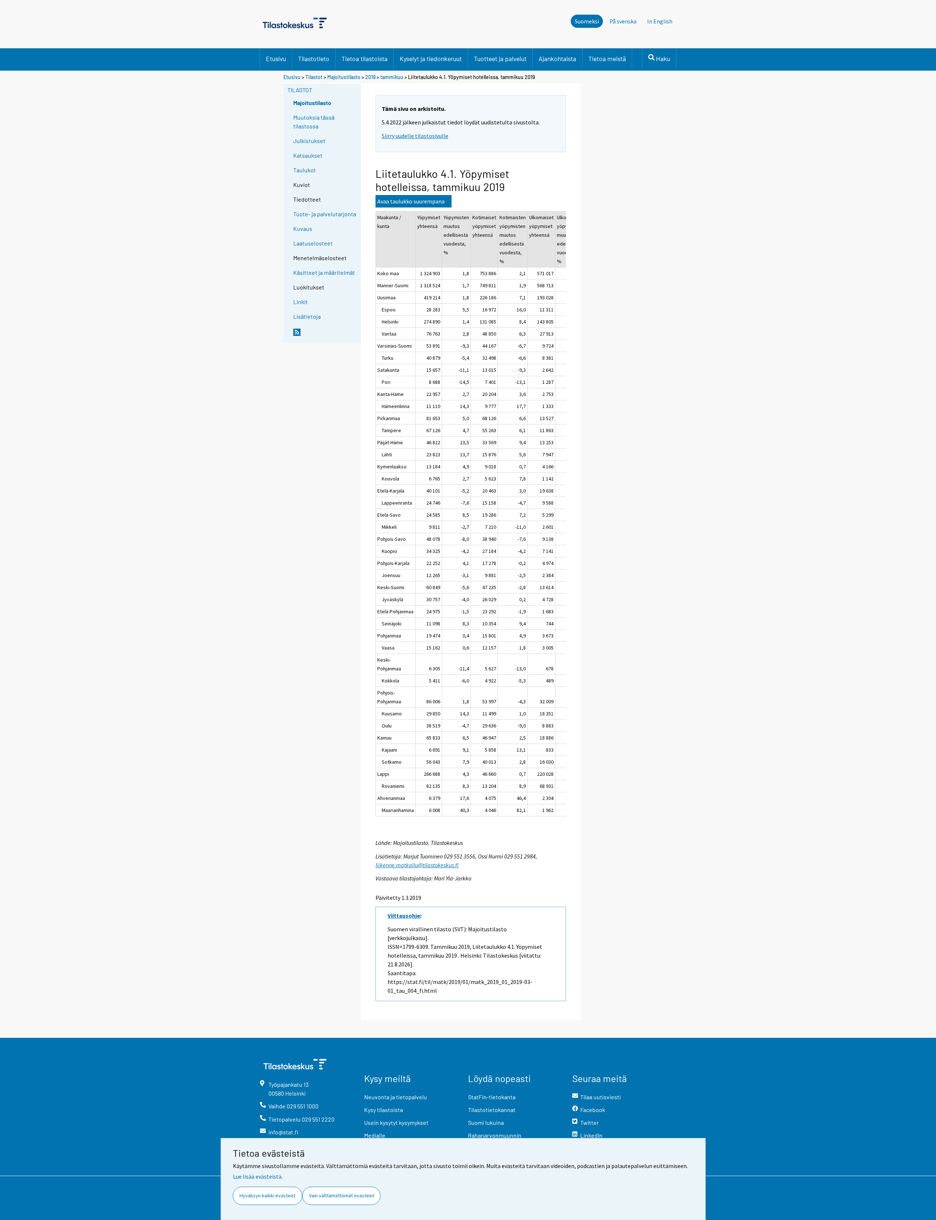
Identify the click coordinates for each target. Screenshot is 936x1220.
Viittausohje (404, 915)
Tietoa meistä (607, 59)
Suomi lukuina (486, 1122)
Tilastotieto (313, 59)
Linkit (300, 301)
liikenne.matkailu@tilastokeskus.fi (416, 865)
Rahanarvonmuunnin (494, 1135)
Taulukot (304, 169)
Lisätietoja (307, 316)
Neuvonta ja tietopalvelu (395, 1096)
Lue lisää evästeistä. (258, 1176)
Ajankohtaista (557, 59)
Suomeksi (587, 21)
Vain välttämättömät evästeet (341, 1195)
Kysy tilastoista (383, 1109)
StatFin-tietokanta (492, 1096)
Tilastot (313, 77)
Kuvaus (302, 228)
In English (659, 21)
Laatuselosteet (313, 243)
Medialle (374, 1135)
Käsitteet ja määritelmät (324, 272)
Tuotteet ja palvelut (500, 59)
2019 (370, 77)
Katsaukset (307, 155)
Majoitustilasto (344, 77)
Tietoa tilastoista (364, 59)
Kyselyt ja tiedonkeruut (431, 59)
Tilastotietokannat (492, 1109)
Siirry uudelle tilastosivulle (415, 135)
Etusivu (276, 59)
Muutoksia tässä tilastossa (314, 122)
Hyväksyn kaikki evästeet (267, 1195)
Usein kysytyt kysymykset (396, 1122)
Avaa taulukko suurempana (411, 201)
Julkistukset (309, 140)
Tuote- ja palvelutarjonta (324, 213)
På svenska (623, 21)
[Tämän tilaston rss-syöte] (325, 335)
